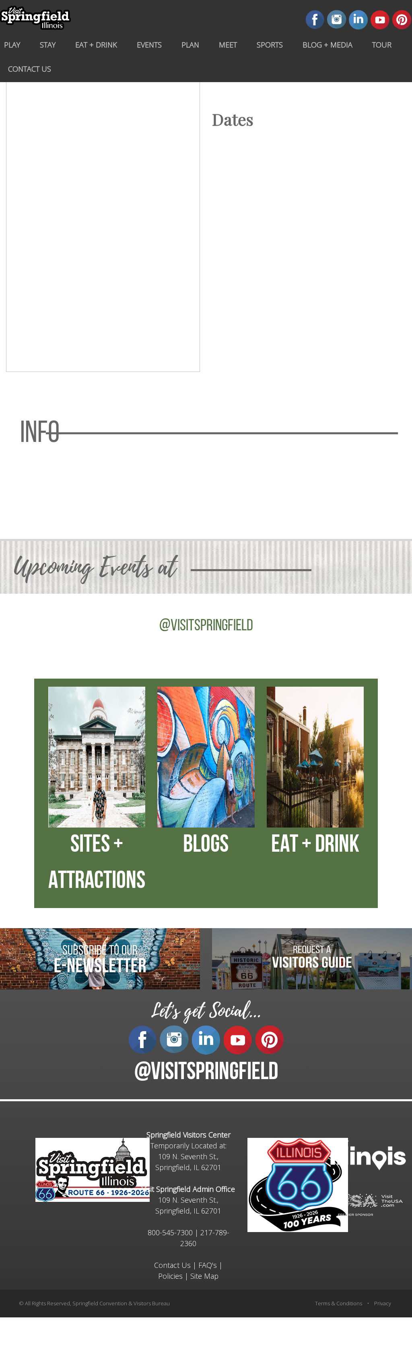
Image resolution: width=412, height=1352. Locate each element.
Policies (170, 1276)
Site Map (204, 1276)
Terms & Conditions (338, 1303)
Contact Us (172, 1265)
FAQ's (207, 1265)
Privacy (382, 1303)
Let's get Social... (206, 1010)
